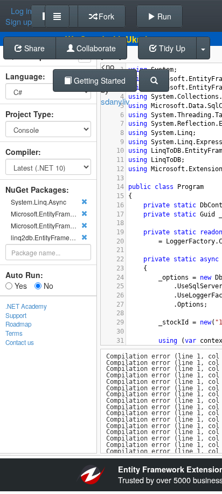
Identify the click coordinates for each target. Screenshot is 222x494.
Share (33, 48)
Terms (14, 333)
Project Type (28, 114)
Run (163, 16)
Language (24, 76)
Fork (105, 16)
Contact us (19, 342)
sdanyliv (115, 101)
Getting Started (99, 80)
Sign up (18, 21)
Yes (19, 285)
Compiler (21, 151)
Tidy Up (171, 48)
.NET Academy (26, 306)
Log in (21, 10)
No (47, 285)
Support (15, 315)
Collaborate (95, 48)
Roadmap (18, 324)
